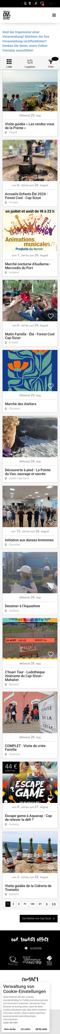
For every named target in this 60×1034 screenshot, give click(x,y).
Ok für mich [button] (41, 1029)
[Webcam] (31, 3)
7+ (25, 904)
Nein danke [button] (10, 1029)
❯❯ (54, 904)
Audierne (36, 948)
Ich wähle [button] (25, 1029)
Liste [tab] (9, 66)
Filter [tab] (51, 66)
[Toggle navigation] (54, 15)
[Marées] (24, 3)
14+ (32, 904)
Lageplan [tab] (30, 66)
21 (40, 904)
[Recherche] (37, 4)
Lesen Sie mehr (10, 1022)
